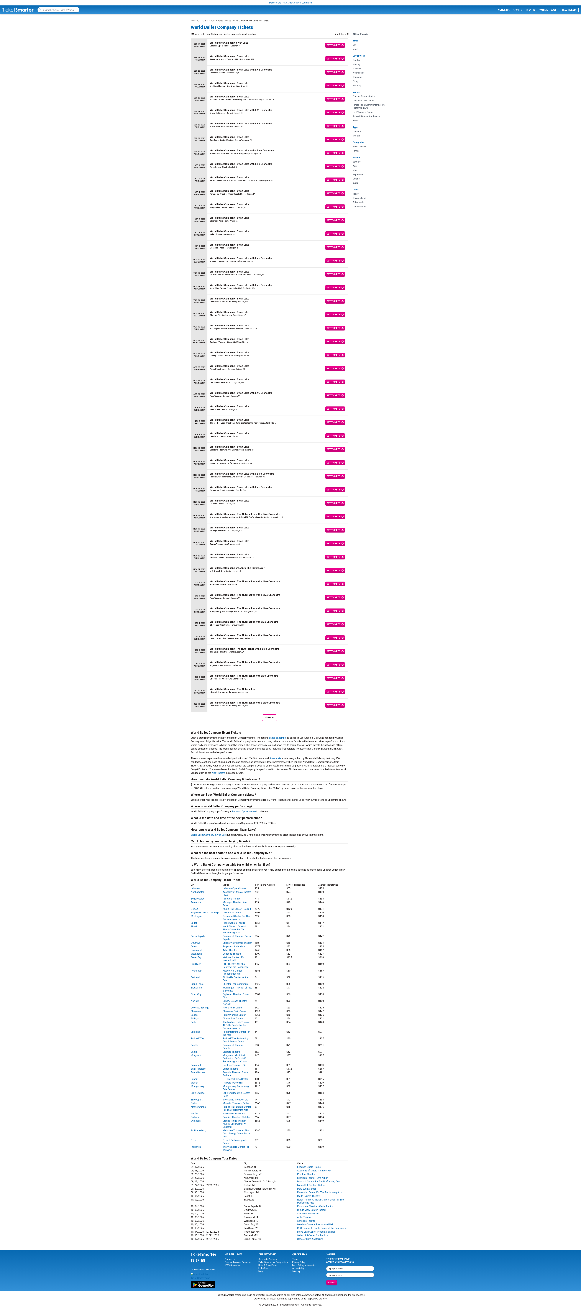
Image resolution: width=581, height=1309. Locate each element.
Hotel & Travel (547, 9)
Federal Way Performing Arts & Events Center (235, 1040)
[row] (269, 45)
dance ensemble (278, 737)
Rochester (196, 970)
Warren (194, 1082)
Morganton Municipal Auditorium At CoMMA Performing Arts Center (235, 1058)
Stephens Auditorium (234, 946)
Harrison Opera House (234, 1113)
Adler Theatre (230, 950)
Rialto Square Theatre (234, 922)
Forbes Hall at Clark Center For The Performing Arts (237, 1108)
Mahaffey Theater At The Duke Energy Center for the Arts (237, 1133)
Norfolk (195, 1001)
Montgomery (197, 1086)
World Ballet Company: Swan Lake (209, 834)
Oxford (194, 1140)
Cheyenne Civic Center (234, 1011)
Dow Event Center (232, 912)
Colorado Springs (200, 1007)
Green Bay (196, 957)
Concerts (504, 9)
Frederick (196, 1146)
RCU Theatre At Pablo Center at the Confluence (236, 966)
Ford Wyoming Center (234, 1014)
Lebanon (195, 888)
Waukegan (196, 953)
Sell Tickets (569, 9)
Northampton (197, 892)
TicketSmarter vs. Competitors (273, 1262)
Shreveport (196, 1099)
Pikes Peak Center (233, 1007)
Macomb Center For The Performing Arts (318, 1181)
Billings (195, 1018)
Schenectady (197, 898)
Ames (194, 946)
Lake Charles (198, 1093)
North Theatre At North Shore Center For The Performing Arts (234, 929)
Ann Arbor (196, 902)
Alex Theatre (218, 772)
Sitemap (296, 1271)
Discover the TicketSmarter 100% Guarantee (290, 3)
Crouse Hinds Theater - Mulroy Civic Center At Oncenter (235, 1123)
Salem (194, 1051)
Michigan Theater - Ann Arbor (312, 1177)
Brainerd (195, 977)
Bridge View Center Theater (237, 942)
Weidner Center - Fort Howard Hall (234, 959)
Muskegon (196, 916)
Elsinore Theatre (231, 1051)
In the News (263, 1268)
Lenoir (194, 1079)
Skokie (194, 926)
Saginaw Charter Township (205, 912)
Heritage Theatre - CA (234, 1065)
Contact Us (230, 1259)
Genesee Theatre (232, 953)
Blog (260, 1271)
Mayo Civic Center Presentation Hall (232, 972)
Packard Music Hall (233, 1082)
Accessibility (298, 1268)
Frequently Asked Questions (238, 1262)
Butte (193, 1022)
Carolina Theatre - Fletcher (237, 1117)
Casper (194, 1014)
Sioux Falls (196, 987)
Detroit (194, 909)
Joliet (194, 922)
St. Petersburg (198, 1130)
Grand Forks (197, 984)
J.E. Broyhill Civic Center (235, 1079)
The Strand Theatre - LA (235, 1099)
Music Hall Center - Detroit (237, 909)
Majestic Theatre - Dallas (236, 1103)
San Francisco (198, 1068)
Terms (295, 1259)
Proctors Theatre (232, 898)
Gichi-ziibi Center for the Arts (312, 1235)
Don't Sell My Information (304, 1265)
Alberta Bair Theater (233, 1018)
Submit (331, 1282)
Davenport (196, 950)
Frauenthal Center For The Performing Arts (236, 918)
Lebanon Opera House (244, 811)
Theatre (530, 9)
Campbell (196, 1065)
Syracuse (196, 1120)
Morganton (196, 1055)
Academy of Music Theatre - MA (314, 1170)
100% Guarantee (233, 1265)
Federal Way (197, 1038)
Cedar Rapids (198, 936)
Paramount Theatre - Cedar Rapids (315, 1206)
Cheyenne (196, 1011)
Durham (195, 1117)
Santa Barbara (198, 1072)
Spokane (195, 1031)
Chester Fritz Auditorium (235, 984)
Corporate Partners (267, 1259)
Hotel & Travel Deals (267, 1265)
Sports (517, 9)
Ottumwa (195, 942)
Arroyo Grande (198, 1106)
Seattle (194, 1045)
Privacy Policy (298, 1262)
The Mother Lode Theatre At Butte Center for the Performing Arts (236, 1025)
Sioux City (196, 994)
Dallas (194, 1103)
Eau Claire (196, 964)
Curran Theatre (230, 1068)
